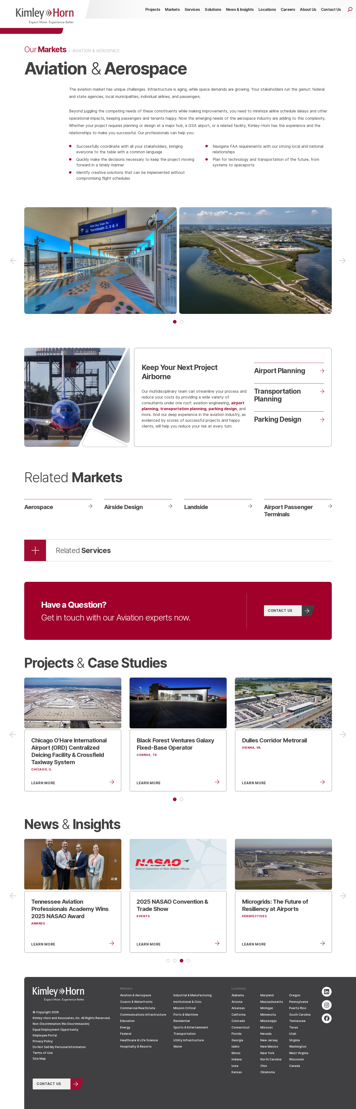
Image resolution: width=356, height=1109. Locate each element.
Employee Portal (45, 1035)
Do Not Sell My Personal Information (59, 1047)
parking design (223, 408)
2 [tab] (181, 322)
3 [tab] (181, 960)
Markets (45, 49)
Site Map (39, 1059)
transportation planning (183, 408)
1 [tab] (175, 322)
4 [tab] (188, 960)
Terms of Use (43, 1053)
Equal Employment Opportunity (55, 1030)
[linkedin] (327, 992)
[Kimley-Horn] (45, 17)
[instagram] (327, 1005)
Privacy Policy (43, 1041)
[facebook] (327, 1018)
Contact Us (280, 610)
